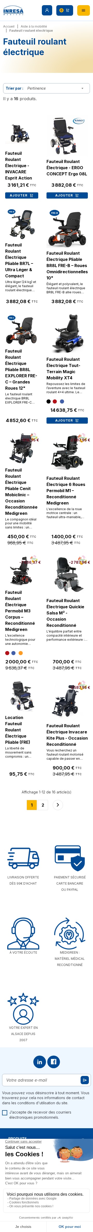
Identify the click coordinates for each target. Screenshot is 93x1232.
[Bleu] (62, 401)
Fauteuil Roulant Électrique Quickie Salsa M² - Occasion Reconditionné (65, 613)
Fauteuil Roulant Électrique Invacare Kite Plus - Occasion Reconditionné (67, 735)
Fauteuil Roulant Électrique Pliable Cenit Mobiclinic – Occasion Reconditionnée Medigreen (21, 491)
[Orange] (21, 653)
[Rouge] (55, 401)
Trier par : (14, 88)
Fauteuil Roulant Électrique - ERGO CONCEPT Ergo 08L (67, 167)
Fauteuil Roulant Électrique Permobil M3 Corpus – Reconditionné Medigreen (20, 611)
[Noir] (49, 401)
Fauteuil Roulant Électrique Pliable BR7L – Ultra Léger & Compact (19, 260)
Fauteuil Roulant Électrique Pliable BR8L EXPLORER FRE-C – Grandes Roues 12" (21, 369)
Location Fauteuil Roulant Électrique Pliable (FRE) (17, 730)
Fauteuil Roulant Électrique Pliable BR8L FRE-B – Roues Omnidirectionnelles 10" (67, 265)
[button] (47, 10)
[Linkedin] (39, 1062)
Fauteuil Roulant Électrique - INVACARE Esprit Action (18, 166)
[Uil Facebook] (53, 1062)
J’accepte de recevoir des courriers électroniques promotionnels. (40, 1114)
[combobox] (56, 88)
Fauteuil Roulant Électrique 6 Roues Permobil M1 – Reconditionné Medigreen (66, 491)
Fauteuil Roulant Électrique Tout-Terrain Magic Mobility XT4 (63, 368)
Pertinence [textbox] (36, 88)
